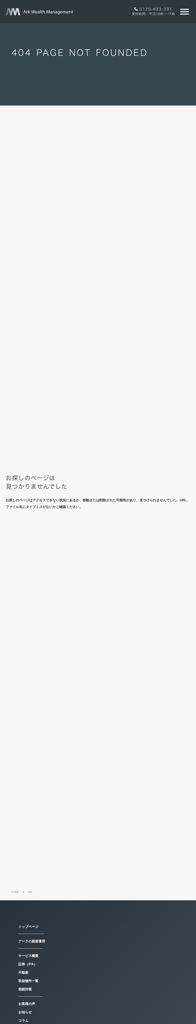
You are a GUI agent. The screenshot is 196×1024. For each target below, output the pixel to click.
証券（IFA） (27, 1005)
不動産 (23, 1013)
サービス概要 (28, 996)
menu (184, 11)
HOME (14, 932)
